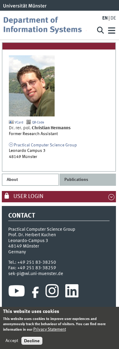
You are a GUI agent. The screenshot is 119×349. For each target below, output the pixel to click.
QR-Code (37, 122)
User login (27, 196)
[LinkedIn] (71, 292)
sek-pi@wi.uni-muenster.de (35, 273)
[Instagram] (52, 292)
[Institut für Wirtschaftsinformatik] (47, 25)
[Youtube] (16, 292)
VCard (18, 122)
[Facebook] (35, 292)
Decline (32, 340)
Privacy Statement (49, 329)
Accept (11, 341)
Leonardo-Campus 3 (28, 240)
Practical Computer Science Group (45, 145)
